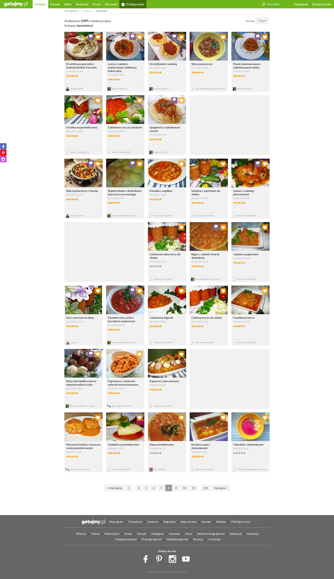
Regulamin (169, 521)
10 (184, 488)
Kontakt (206, 521)
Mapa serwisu (189, 521)
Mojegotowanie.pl (126, 539)
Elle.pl (188, 533)
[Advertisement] (104, 251)
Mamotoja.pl (112, 533)
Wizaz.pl (81, 533)
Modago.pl (157, 533)
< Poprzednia (114, 488)
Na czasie (111, 4)
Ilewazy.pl (174, 533)
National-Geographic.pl (210, 533)
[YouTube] (187, 558)
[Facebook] (3, 146)
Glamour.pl (235, 533)
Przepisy (40, 4)
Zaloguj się (301, 4)
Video (68, 4)
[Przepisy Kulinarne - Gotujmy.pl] (15, 3)
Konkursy (82, 4)
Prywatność (135, 521)
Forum (97, 4)
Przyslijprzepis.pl (151, 539)
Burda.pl (198, 539)
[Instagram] (3, 159)
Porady (55, 4)
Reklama (221, 521)
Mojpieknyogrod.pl (177, 539)
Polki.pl (95, 533)
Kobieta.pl (253, 533)
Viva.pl (128, 533)
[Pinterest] (3, 153)
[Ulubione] (98, 37)
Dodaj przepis (135, 4)
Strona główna (71, 11)
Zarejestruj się (321, 4)
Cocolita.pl (214, 539)
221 (206, 488)
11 (193, 488)
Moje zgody (116, 521)
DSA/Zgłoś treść (240, 521)
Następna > (220, 488)
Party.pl (141, 533)
